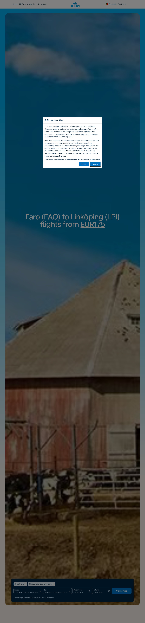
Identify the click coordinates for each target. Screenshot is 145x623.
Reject (84, 164)
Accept (95, 164)
